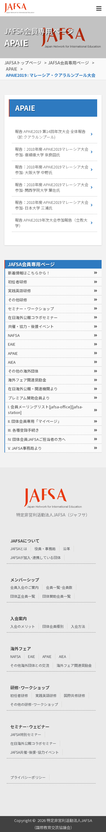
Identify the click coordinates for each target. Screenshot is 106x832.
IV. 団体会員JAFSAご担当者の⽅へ (37, 439)
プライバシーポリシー (28, 777)
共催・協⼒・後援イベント (31, 326)
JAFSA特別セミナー (25, 734)
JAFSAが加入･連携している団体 (35, 557)
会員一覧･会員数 (59, 587)
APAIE (13, 353)
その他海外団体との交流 (29, 665)
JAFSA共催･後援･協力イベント (34, 752)
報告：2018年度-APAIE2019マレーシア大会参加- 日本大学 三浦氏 (51, 205)
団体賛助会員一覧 (56, 596)
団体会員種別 (53, 626)
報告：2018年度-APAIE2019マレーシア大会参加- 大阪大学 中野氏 (51, 170)
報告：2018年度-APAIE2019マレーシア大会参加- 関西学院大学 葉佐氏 (51, 187)
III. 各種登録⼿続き (23, 430)
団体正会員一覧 (22, 596)
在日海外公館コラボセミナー (33, 743)
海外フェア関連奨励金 (27, 380)
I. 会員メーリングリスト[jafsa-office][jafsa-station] (45, 409)
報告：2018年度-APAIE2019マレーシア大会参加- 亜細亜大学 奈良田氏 (51, 152)
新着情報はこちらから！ (29, 273)
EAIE (11, 344)
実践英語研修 (19, 290)
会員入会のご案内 (24, 587)
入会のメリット (22, 626)
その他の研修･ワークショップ (34, 704)
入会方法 (78, 626)
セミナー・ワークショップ (31, 308)
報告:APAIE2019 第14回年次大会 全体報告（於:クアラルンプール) (50, 134)
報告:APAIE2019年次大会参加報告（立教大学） (51, 223)
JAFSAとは (18, 548)
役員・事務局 (45, 548)
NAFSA (14, 335)
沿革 (66, 548)
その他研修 (17, 300)
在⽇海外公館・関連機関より (33, 388)
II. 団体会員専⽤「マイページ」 (34, 421)
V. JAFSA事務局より (25, 448)
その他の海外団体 (23, 371)
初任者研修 (17, 282)
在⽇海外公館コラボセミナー (33, 317)
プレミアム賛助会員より (29, 398)
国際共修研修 (74, 695)
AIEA (12, 362)
